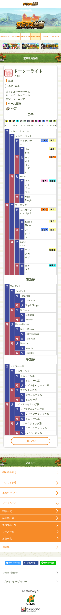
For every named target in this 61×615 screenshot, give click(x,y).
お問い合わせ (10, 572)
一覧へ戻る (30, 441)
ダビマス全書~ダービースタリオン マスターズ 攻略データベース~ (30, 4)
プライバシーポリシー (15, 581)
